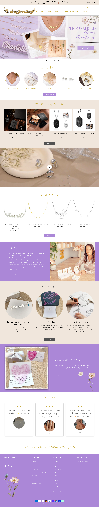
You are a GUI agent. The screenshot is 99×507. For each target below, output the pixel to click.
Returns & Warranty (36, 483)
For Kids (55, 475)
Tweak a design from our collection (19, 323)
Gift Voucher (35, 469)
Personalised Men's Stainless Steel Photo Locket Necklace (61, 134)
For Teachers (56, 483)
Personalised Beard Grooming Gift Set (38, 133)
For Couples (56, 478)
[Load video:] (49, 167)
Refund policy (78, 466)
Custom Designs (80, 322)
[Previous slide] (41, 60)
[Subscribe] (28, 462)
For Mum (55, 466)
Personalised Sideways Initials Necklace (38, 224)
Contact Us (34, 464)
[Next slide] (54, 60)
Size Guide (34, 475)
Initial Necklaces (31, 88)
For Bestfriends (57, 480)
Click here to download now (81, 461)
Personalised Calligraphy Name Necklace (61, 224)
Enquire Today (49, 339)
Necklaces (49, 88)
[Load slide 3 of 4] (49, 61)
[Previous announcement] (31, 2)
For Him (55, 472)
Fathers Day (56, 464)
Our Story (13, 274)
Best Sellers (56, 489)
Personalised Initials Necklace (84, 224)
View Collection (49, 143)
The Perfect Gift (61, 375)
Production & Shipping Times (39, 472)
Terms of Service (79, 464)
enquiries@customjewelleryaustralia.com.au (77, 329)
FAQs (33, 466)
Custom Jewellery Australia (51, 503)
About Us (34, 461)
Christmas (55, 461)
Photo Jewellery (86, 88)
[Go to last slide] (5, 80)
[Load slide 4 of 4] (51, 61)
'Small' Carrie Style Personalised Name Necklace (15, 225)
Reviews (34, 480)
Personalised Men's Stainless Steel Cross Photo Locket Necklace (84, 134)
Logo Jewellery (49, 322)
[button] (42, 11)
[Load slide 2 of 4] (47, 61)
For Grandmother (57, 469)
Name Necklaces (13, 88)
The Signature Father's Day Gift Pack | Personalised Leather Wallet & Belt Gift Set (15, 134)
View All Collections (49, 94)
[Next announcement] (67, 2)
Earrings (68, 88)
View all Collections (58, 492)
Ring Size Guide (36, 478)
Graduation (56, 486)
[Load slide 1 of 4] (44, 61)
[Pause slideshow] (58, 60)
